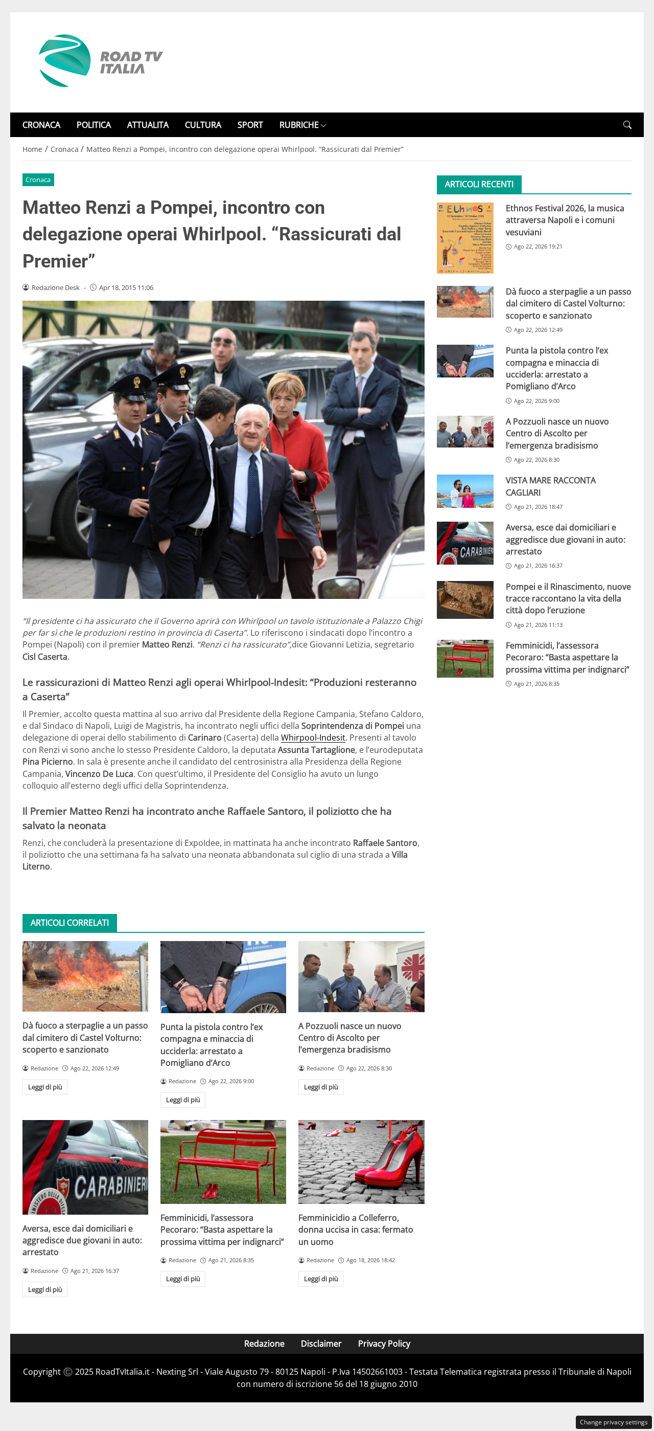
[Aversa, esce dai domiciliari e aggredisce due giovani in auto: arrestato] (85, 1167)
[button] (627, 125)
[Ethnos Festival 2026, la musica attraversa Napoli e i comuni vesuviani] (465, 238)
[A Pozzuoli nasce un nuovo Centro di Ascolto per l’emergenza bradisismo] (361, 976)
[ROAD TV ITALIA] (99, 61)
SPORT (250, 124)
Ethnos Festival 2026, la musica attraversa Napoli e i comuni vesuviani (565, 220)
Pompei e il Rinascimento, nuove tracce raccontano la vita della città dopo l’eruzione (568, 598)
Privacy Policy (384, 1343)
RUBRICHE (299, 124)
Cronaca (38, 179)
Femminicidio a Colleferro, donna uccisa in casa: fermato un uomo (355, 1229)
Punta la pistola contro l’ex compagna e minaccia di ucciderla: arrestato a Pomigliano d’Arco (211, 1044)
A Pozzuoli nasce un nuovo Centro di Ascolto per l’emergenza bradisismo (350, 1038)
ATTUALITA (148, 124)
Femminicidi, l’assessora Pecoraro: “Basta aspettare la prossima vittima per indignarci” (222, 1229)
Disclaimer (321, 1343)
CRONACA (41, 124)
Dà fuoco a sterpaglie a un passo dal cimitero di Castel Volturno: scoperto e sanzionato (85, 1037)
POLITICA (94, 124)
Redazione (264, 1343)
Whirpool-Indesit (313, 737)
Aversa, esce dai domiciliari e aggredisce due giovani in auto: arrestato (82, 1240)
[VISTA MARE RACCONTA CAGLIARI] (465, 491)
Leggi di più (45, 1086)
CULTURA (203, 124)
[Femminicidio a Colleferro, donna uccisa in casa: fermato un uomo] (361, 1162)
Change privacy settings (614, 1422)
